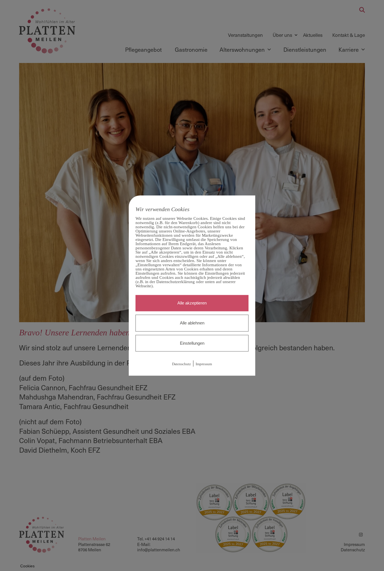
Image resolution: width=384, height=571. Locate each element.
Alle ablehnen (192, 323)
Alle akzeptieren (192, 303)
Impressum (204, 364)
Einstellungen (192, 343)
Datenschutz (181, 364)
